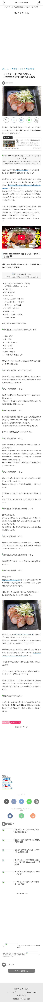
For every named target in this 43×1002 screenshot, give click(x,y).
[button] (36, 120)
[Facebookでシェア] (13, 120)
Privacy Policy (31, 992)
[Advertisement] (21, 40)
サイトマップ (11, 992)
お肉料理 (6, 722)
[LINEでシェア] (29, 120)
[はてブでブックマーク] (21, 120)
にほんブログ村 (7, 782)
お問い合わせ (21, 995)
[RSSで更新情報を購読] (32, 815)
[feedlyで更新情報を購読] (21, 815)
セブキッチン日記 (21, 2)
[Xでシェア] (6, 120)
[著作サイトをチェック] (10, 815)
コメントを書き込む (21, 971)
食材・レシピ (16, 722)
